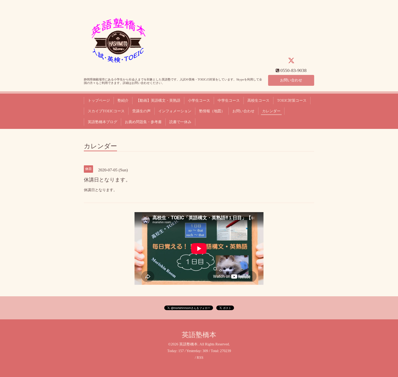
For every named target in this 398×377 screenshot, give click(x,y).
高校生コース (258, 100)
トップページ (99, 100)
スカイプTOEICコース (106, 111)
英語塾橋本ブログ (102, 122)
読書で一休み (180, 122)
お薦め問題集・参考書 (143, 122)
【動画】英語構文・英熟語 (158, 100)
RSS (200, 357)
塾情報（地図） (212, 111)
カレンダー (271, 111)
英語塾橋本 (199, 334)
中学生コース (229, 100)
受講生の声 (141, 111)
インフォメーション (174, 111)
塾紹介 (123, 100)
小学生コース (199, 100)
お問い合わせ (291, 80)
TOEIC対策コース (292, 100)
